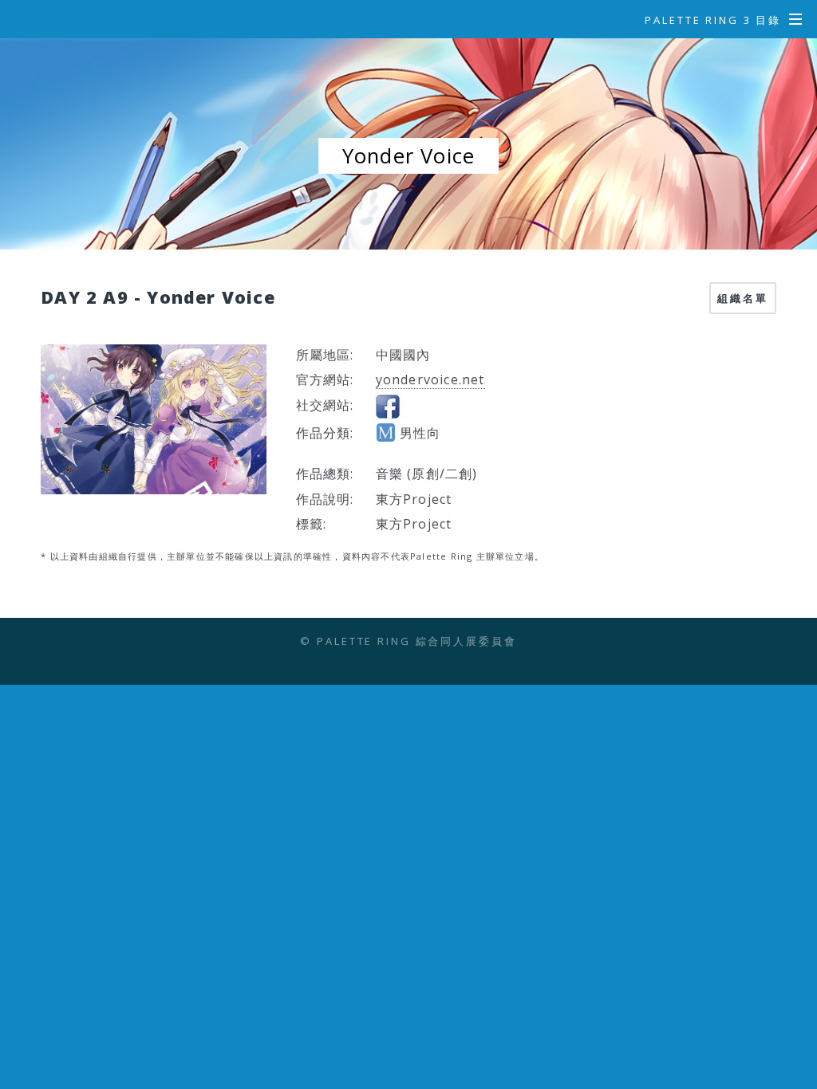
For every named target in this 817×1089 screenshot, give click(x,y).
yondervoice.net (430, 379)
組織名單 (742, 298)
